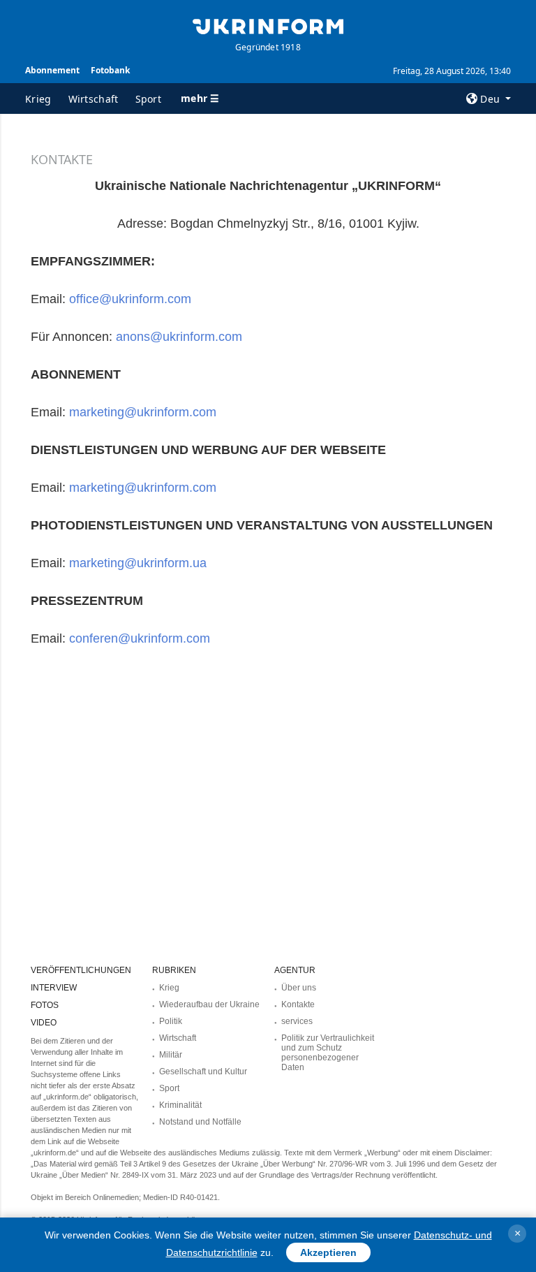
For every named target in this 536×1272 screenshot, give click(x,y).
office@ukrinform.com (130, 299)
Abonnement (52, 70)
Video (44, 1023)
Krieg (38, 98)
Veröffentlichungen (81, 970)
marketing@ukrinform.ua (138, 563)
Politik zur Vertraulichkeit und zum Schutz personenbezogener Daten (327, 1052)
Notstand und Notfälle (200, 1122)
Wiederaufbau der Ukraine (209, 1004)
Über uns (298, 988)
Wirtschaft (93, 98)
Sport (148, 98)
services (297, 1021)
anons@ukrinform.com (179, 337)
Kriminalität (180, 1105)
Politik (170, 1021)
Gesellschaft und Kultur (203, 1071)
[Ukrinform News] (268, 25)
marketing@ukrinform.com (142, 412)
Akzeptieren (328, 1252)
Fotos (45, 1005)
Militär (170, 1055)
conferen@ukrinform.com (139, 638)
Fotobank (110, 70)
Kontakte (298, 1004)
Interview (54, 988)
